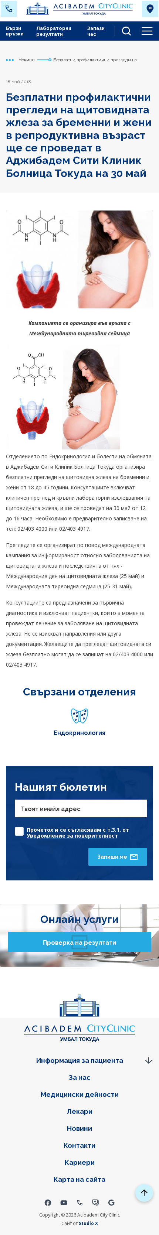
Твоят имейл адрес (51, 808)
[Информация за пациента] (79, 1061)
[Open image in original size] (79, 9)
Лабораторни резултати (53, 31)
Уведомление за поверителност (72, 835)
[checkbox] (81, 829)
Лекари (79, 1111)
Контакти (79, 1145)
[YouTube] (63, 1202)
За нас (80, 1077)
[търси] (123, 31)
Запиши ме (112, 857)
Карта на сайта (79, 1179)
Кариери (80, 1162)
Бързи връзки (15, 31)
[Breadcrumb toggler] (10, 59)
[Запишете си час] (95, 1202)
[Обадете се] (79, 1202)
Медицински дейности (80, 1094)
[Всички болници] (150, 9)
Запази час (96, 31)
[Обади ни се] (9, 9)
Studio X (88, 1223)
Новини (79, 1128)
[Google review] (111, 1202)
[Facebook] (47, 1202)
